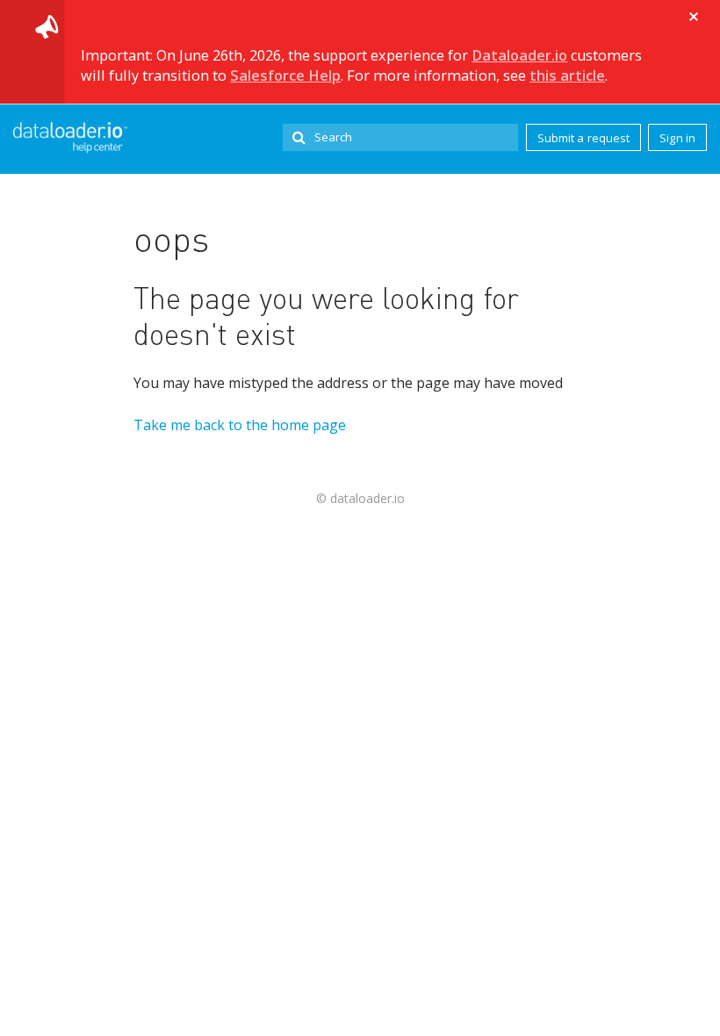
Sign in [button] (677, 138)
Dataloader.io (519, 55)
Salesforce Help (285, 75)
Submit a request (583, 138)
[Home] (70, 138)
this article (567, 75)
